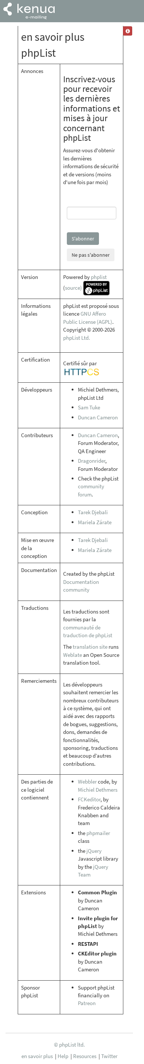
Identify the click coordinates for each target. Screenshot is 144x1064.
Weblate (72, 654)
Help (63, 1056)
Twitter (109, 1056)
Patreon (87, 1003)
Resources (84, 1056)
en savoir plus (37, 1056)
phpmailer (98, 833)
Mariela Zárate (95, 522)
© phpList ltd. (69, 1044)
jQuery (94, 850)
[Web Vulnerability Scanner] (81, 371)
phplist (99, 276)
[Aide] (127, 31)
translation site (90, 646)
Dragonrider (91, 460)
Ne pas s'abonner (91, 255)
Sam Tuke (89, 407)
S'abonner (83, 238)
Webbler (87, 781)
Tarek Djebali (93, 512)
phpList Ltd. (76, 337)
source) (73, 287)
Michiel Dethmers (97, 789)
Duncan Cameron (98, 417)
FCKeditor (89, 799)
